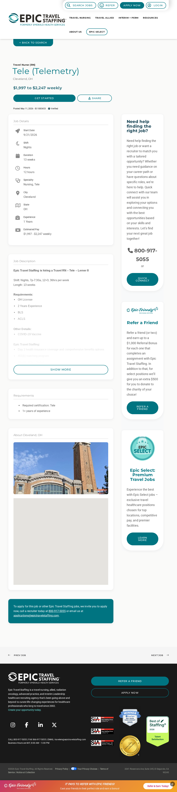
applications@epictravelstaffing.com (36, 615)
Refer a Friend (142, 408)
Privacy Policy (61, 769)
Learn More (142, 539)
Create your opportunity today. (24, 710)
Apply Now (132, 5)
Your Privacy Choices (87, 769)
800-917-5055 (57, 611)
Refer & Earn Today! (158, 786)
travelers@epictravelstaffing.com (70, 739)
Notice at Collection (25, 772)
